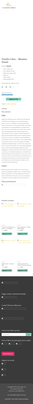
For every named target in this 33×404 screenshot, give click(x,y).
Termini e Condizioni (23, 399)
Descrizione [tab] (4, 108)
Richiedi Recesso (8, 353)
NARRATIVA (13, 103)
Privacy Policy (15, 399)
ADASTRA (8, 103)
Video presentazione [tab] (6, 111)
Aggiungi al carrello (13, 99)
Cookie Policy (8, 399)
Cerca (28, 334)
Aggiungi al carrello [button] (6, 233)
